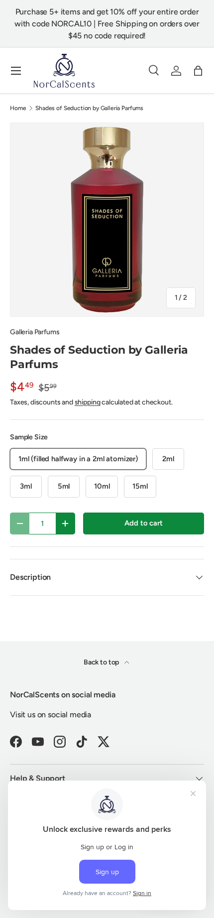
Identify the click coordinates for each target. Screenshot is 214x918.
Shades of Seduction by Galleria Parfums (89, 108)
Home (18, 108)
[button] (198, 71)
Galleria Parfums (34, 332)
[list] (107, 219)
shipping (88, 402)
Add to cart (143, 523)
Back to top (102, 662)
